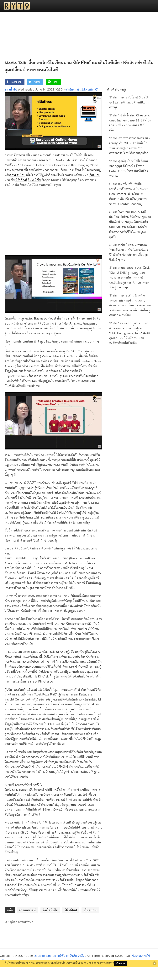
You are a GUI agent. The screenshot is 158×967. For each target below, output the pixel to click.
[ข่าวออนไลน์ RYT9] (15, 6)
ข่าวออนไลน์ (17, 175)
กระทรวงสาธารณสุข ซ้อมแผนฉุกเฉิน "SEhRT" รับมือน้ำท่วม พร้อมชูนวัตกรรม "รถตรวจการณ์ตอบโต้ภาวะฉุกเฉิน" (129, 145)
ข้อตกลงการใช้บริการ (103, 962)
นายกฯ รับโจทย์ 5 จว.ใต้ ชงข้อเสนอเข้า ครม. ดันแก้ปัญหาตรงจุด (129, 102)
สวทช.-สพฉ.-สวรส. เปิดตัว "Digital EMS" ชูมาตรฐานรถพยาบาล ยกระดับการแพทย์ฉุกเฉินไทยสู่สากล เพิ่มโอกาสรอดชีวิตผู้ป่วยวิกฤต (129, 277)
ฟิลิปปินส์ (21, 180)
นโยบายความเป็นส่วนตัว (73, 962)
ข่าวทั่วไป (11, 89)
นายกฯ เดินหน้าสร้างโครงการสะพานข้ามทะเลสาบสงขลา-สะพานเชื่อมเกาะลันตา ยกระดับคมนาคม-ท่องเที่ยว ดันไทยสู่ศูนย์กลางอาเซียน (130, 305)
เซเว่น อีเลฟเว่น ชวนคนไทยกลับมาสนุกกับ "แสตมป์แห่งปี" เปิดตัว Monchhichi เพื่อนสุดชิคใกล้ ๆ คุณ (128, 252)
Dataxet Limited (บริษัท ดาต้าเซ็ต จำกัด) (59, 956)
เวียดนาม (94, 175)
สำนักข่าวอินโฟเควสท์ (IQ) (82, 89)
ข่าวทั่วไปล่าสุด (117, 89)
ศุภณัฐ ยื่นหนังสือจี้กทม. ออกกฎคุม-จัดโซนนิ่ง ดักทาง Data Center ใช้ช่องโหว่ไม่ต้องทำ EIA (128, 168)
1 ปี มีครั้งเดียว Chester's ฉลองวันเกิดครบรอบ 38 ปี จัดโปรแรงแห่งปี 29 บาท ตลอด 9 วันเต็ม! (130, 122)
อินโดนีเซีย (34, 180)
